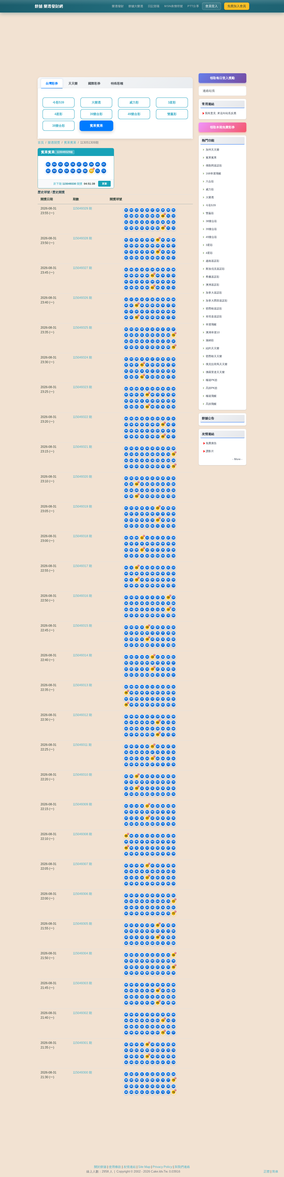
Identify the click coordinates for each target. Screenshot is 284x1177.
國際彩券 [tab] (94, 83)
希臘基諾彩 (212, 276)
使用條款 (115, 1166)
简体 (275, 1171)
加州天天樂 (212, 149)
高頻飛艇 (211, 403)
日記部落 (154, 6)
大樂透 (96, 102)
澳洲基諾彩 (212, 284)
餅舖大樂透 (135, 6)
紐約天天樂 (212, 348)
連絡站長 (209, 90)
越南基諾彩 (212, 260)
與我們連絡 (182, 1166)
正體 (267, 1171)
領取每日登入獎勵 (222, 78)
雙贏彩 (172, 114)
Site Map (144, 1166)
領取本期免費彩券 (222, 127)
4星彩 (58, 114)
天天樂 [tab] (73, 83)
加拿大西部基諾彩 (216, 300)
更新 (104, 183)
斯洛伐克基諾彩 (215, 268)
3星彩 (172, 102)
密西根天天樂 (213, 356)
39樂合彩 (96, 114)
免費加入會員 (236, 6)
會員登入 (211, 6)
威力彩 (134, 102)
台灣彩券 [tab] (52, 83)
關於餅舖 (100, 1166)
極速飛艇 (211, 395)
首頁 (41, 142)
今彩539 (58, 102)
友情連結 (129, 1166)
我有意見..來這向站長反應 (220, 113)
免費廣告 (211, 443)
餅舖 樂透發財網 (49, 6)
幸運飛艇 (211, 324)
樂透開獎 (54, 142)
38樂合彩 (58, 125)
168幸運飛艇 (213, 173)
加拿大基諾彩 (213, 292)
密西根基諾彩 (213, 308)
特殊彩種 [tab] (117, 83)
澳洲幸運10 (212, 332)
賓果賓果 (96, 126)
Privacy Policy (162, 1166)
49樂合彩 (134, 114)
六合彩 (209, 181)
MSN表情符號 (173, 6)
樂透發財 (118, 6)
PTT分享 (193, 6)
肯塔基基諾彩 (213, 316)
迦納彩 (209, 340)
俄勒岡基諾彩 (213, 165)
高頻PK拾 (211, 387)
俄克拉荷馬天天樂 (216, 364)
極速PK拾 (211, 380)
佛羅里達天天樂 (215, 372)
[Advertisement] (142, 46)
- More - (237, 459)
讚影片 (210, 451)
